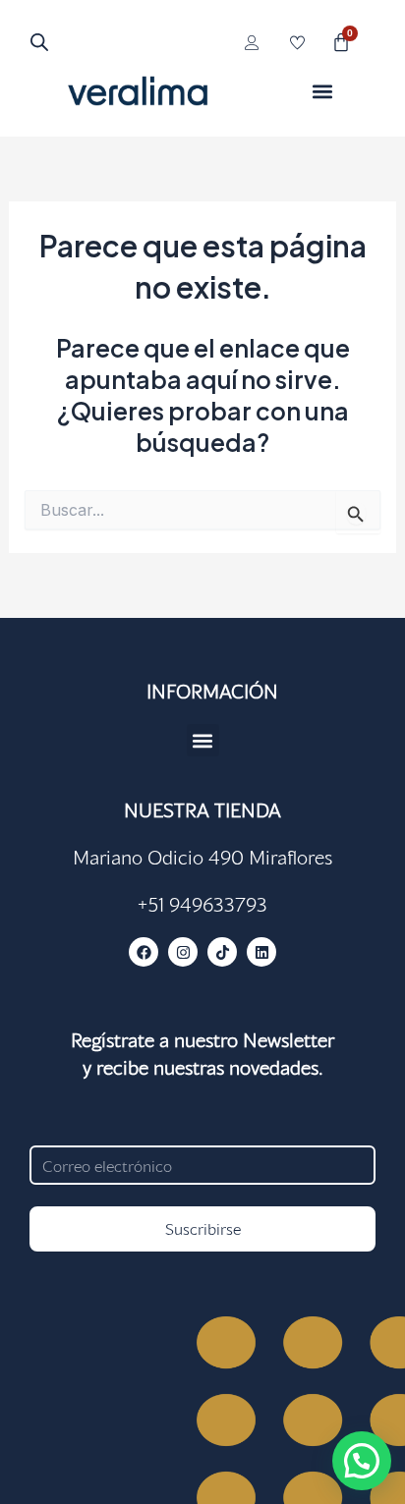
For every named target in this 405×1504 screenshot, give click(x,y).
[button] (322, 91)
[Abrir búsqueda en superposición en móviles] (38, 41)
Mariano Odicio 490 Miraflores (202, 856)
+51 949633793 (202, 904)
